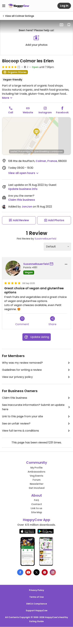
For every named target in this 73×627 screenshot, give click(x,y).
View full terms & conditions (20, 431)
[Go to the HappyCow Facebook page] (20, 572)
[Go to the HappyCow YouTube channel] (28, 572)
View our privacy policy (17, 377)
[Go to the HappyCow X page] (36, 572)
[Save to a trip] (61, 24)
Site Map (36, 512)
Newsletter (36, 484)
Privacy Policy (36, 590)
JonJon (27, 206)
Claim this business (21, 200)
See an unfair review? (16, 423)
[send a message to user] (52, 264)
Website (28, 112)
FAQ (36, 500)
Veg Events (36, 475)
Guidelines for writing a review (22, 370)
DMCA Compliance (36, 603)
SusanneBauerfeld (45, 238)
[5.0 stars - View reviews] (9, 66)
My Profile (36, 467)
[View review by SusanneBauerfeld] (13, 268)
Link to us (36, 508)
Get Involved (36, 488)
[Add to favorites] (69, 24)
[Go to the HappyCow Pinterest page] (45, 572)
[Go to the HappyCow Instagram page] (53, 572)
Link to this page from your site (22, 416)
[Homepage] (18, 5)
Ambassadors (36, 471)
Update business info (23, 189)
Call (10, 112)
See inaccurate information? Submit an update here (33, 407)
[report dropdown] (66, 264)
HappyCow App (36, 519)
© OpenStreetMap (40, 151)
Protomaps (24, 151)
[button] (36, 132)
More (5, 98)
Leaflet (13, 151)
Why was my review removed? (22, 363)
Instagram (45, 112)
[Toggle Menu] (3, 5)
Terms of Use (36, 596)
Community (36, 462)
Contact (36, 504)
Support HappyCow (36, 610)
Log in (64, 6)
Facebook (62, 112)
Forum (37, 480)
